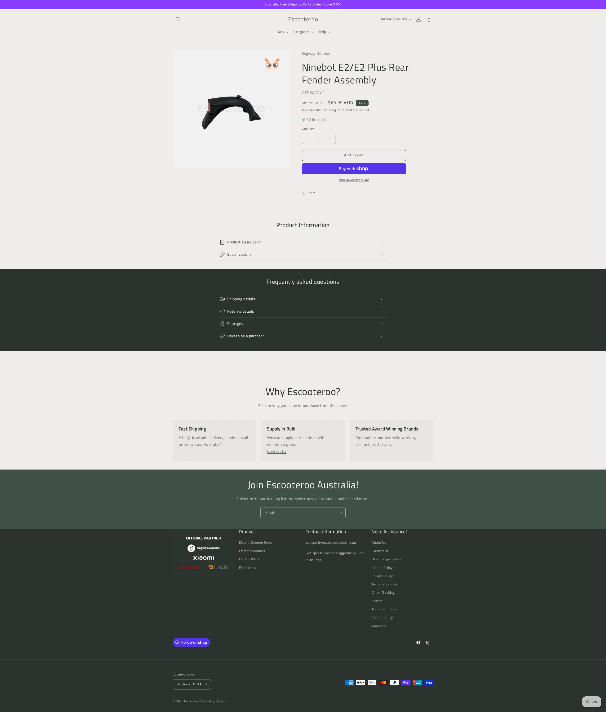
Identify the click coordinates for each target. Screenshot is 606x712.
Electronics (247, 568)
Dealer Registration (386, 559)
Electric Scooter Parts (255, 543)
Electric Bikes (249, 559)
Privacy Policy (382, 576)
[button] (178, 19)
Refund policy (382, 618)
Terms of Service (384, 584)
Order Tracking (383, 593)
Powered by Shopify (212, 701)
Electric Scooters (252, 551)
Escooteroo (191, 701)
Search (377, 601)
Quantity (308, 128)
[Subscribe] (340, 512)
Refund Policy (382, 568)
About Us (379, 543)
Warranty (379, 626)
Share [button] (311, 193)
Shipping (330, 110)
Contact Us (276, 451)
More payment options (354, 180)
